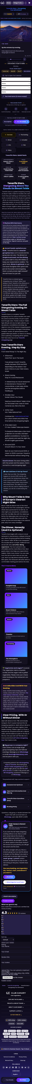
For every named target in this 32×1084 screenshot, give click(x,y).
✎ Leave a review (8, 901)
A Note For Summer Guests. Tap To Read (16, 1049)
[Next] (24, 59)
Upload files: (15, 972)
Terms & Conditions (9, 1057)
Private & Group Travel (15, 1003)
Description (7, 121)
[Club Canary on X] (19, 1067)
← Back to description (9, 896)
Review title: (5, 957)
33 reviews (23, 14)
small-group (7, 858)
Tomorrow (5, 71)
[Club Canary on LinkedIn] (16, 1067)
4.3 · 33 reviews (20, 121)
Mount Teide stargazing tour (14, 767)
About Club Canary (15, 1007)
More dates (27, 71)
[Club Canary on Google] (28, 1067)
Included (24, 140)
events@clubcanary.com (18, 754)
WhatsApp (24, 752)
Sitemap (22, 1060)
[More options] (26, 3)
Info (9, 145)
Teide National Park (22, 416)
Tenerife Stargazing (13, 985)
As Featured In (15, 1015)
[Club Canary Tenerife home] (3, 3)
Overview (9, 135)
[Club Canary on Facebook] (13, 1067)
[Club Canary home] (16, 993)
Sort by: (4, 937)
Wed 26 (13, 71)
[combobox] (16, 75)
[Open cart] (29, 3)
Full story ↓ (16, 66)
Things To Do (17, 3)
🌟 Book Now (9, 877)
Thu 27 (19, 71)
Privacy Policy (23, 1057)
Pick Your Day (16, 68)
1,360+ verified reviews (19, 237)
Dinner (10, 140)
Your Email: (5, 952)
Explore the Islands (15, 999)
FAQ (24, 145)
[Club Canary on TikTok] (10, 1067)
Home (9, 3)
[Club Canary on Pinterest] (22, 1067)
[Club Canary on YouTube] (6, 1067)
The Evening (24, 135)
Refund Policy (9, 1060)
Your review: (5, 962)
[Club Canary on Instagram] (3, 1067)
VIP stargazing (8, 773)
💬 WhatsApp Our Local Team (14, 882)
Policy (9, 150)
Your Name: (5, 946)
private (16, 858)
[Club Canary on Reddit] (25, 1067)
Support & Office (15, 1011)
